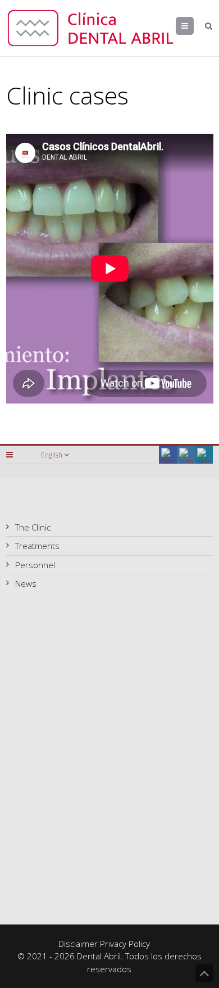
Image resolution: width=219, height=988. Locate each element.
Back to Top (204, 973)
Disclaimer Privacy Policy (104, 943)
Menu (193, 25)
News (25, 583)
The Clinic (33, 527)
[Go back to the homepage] (90, 28)
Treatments (37, 545)
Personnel (35, 564)
